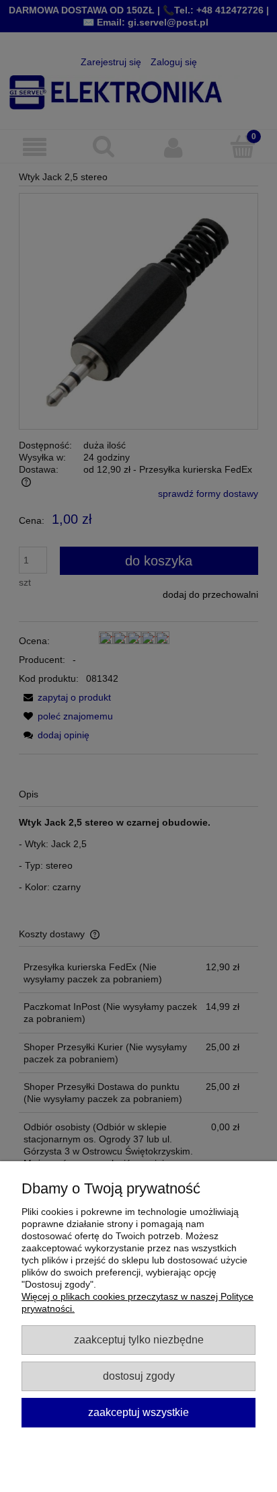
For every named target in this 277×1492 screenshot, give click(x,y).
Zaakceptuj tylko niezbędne (139, 1339)
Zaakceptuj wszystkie (138, 1412)
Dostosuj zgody (139, 1376)
